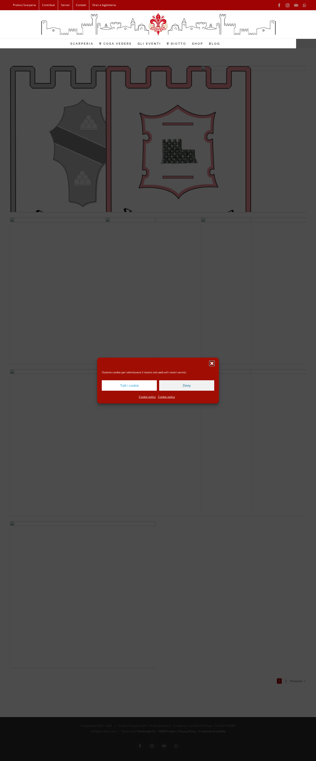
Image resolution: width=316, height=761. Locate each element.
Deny (187, 385)
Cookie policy (147, 397)
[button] (212, 363)
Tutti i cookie (129, 385)
